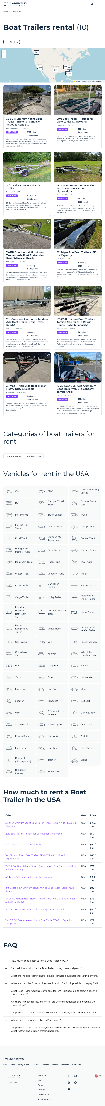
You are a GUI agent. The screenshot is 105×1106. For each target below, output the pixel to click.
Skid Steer (86, 748)
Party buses (23, 1065)
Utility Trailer (55, 597)
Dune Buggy (88, 712)
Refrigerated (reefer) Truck (22, 550)
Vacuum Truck (56, 573)
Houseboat (87, 677)
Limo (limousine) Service (90, 491)
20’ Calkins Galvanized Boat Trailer (23, 844)
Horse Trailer (87, 612)
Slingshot (53, 701)
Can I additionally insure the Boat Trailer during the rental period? (47, 968)
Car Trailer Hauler (53, 585)
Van (50, 642)
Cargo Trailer (22, 597)
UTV (17, 712)
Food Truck (21, 538)
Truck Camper (55, 515)
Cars (5, 1065)
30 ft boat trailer (33, 456)
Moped (84, 689)
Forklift (84, 736)
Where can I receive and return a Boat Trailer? (36, 1020)
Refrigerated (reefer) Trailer (88, 629)
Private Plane (22, 736)
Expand (52, 78)
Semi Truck (54, 550)
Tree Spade (54, 771)
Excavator (20, 748)
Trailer (84, 573)
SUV (50, 491)
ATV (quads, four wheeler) (56, 713)
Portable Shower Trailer (57, 612)
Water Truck (22, 573)
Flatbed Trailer (88, 585)
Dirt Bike (52, 689)
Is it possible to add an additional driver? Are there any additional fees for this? (53, 1012)
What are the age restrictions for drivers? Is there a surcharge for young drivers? (54, 976)
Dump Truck (87, 526)
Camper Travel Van (89, 503)
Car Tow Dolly (22, 642)
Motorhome (21, 515)
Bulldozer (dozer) (20, 772)
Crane (84, 760)
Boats (55, 1065)
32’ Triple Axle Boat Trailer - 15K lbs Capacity (28, 877)
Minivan (52, 653)
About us (42, 1075)
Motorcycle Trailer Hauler (88, 597)
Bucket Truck (88, 538)
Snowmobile (22, 724)
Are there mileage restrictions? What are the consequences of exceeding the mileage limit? (53, 1003)
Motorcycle (21, 689)
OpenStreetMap (89, 81)
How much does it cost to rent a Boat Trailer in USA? (39, 960)
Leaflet (78, 81)
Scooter (19, 701)
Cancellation (43, 1094)
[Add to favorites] (48, 88)
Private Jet (86, 724)
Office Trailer (55, 628)
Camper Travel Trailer (56, 503)
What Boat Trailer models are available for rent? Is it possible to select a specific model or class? (54, 993)
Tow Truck (86, 562)
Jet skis (36, 1065)
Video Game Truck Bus (54, 538)
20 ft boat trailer (13, 456)
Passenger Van (89, 642)
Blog (40, 1080)
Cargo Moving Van (22, 654)
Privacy (41, 1090)
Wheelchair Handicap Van (88, 654)
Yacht (18, 677)
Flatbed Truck (88, 550)
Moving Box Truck (21, 527)
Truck (84, 515)
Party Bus (53, 665)
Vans (13, 1065)
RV (16, 503)
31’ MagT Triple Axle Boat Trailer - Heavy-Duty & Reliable (35, 909)
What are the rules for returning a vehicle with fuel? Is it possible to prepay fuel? (54, 983)
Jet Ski (84, 665)
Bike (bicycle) (55, 724)
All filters (14, 42)
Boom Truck (54, 562)
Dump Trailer (22, 585)
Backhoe (53, 748)
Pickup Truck (55, 526)
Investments (43, 1099)
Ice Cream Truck (24, 562)
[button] (65, 67)
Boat (50, 677)
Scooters (65, 1065)
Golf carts (76, 1065)
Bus (17, 665)
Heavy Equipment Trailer (21, 628)
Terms (40, 1085)
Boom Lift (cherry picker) (23, 760)
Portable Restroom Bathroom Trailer (20, 612)
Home (5, 11)
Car (17, 491)
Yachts (46, 1065)
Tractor (52, 760)
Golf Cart (85, 701)
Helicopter (53, 736)
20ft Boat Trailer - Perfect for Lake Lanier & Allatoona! (33, 833)
